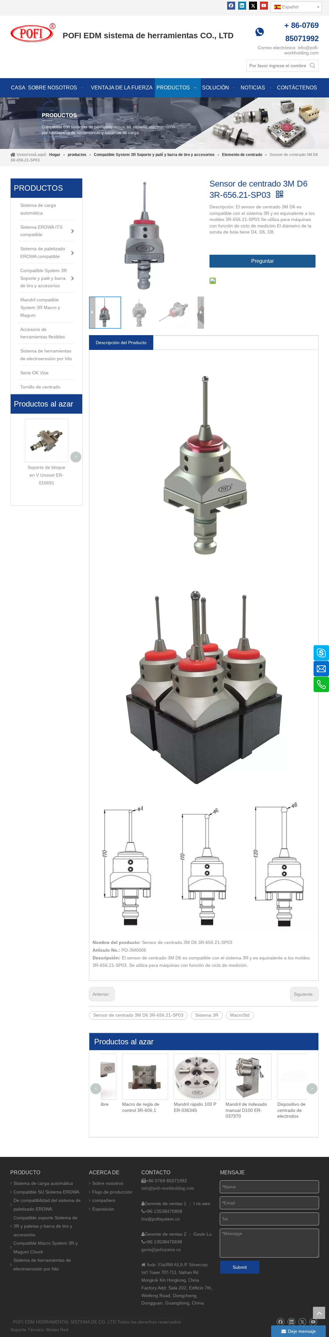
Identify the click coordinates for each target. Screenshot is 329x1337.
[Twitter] (253, 6)
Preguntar (262, 261)
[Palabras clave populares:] (312, 65)
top (319, 1313)
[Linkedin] (242, 6)
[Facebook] (231, 6)
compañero (103, 1200)
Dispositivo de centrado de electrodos (273, 1110)
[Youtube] (264, 6)
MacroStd (240, 1015)
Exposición (103, 1209)
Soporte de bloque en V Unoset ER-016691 (46, 475)
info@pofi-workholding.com (301, 50)
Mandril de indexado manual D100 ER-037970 (228, 1110)
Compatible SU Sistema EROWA (46, 1192)
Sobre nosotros (107, 1183)
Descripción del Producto (121, 342)
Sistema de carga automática (43, 1183)
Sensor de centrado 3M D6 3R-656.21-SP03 (138, 1015)
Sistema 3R (206, 1015)
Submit (240, 1267)
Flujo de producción (112, 1192)
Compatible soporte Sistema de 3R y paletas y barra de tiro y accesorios (45, 1226)
